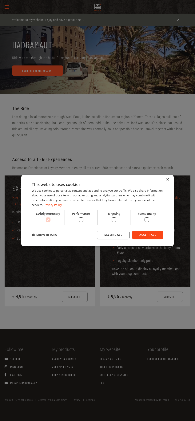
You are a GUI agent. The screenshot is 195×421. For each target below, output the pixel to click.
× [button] (167, 179)
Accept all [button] (147, 235)
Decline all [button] (113, 235)
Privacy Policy (53, 205)
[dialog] (97, 210)
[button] (44, 235)
